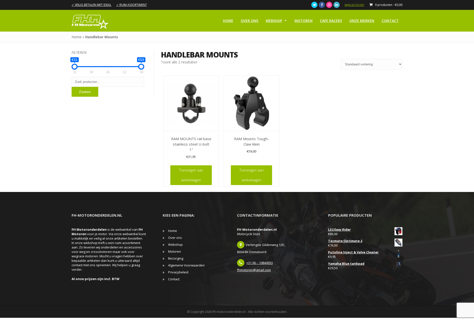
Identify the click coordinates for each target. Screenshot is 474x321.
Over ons (249, 20)
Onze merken (361, 20)
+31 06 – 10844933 (259, 263)
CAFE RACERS (331, 20)
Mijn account (354, 5)
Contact (390, 20)
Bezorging (175, 258)
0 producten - (388, 5)
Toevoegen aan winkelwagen (191, 175)
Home (228, 20)
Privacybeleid (178, 272)
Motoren (304, 20)
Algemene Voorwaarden (186, 265)
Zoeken (85, 92)
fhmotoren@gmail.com (254, 270)
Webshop (274, 20)
